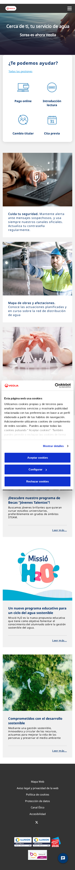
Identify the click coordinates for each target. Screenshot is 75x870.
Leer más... (59, 530)
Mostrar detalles (53, 446)
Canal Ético (37, 807)
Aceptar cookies (37, 457)
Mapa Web (37, 781)
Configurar (35, 469)
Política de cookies (37, 794)
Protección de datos (37, 801)
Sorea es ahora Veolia (38, 34)
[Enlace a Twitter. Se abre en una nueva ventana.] (36, 822)
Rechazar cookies (37, 481)
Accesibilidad (37, 814)
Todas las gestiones (20, 71)
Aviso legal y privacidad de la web (37, 788)
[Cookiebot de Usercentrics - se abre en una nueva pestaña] (55, 385)
